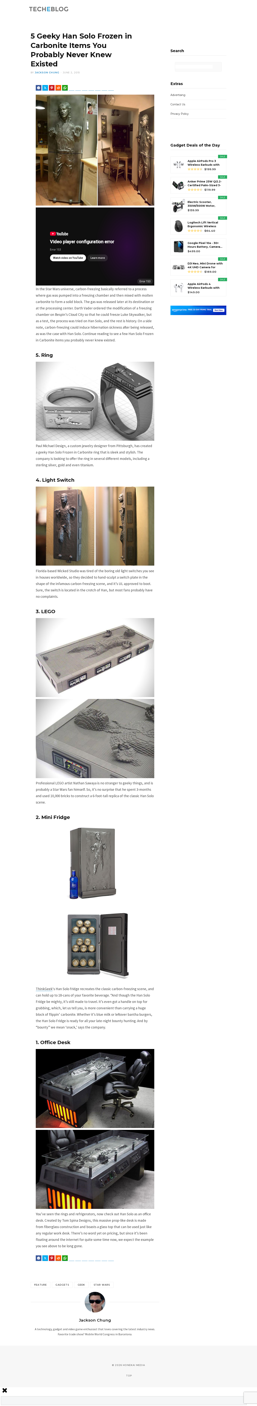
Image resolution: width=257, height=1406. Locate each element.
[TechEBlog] (49, 9)
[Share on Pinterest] (52, 88)
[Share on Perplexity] (104, 88)
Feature (40, 1284)
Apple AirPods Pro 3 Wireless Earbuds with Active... (204, 163)
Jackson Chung (47, 72)
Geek (81, 1284)
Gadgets (62, 1284)
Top (128, 1375)
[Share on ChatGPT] (98, 88)
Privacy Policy (179, 113)
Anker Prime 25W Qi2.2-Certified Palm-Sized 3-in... (205, 183)
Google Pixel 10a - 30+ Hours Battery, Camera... (205, 244)
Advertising (177, 95)
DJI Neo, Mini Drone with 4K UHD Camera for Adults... (205, 265)
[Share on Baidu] (91, 88)
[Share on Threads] (84, 88)
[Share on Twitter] (45, 88)
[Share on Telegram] (71, 88)
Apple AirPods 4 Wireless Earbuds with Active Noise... (204, 286)
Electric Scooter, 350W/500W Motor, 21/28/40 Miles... (201, 204)
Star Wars (102, 1284)
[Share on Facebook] (38, 88)
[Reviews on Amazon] (195, 169)
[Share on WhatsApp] (65, 88)
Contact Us (177, 104)
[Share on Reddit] (58, 88)
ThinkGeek (44, 989)
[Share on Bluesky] (78, 88)
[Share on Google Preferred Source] (111, 88)
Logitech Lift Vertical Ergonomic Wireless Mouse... (203, 224)
